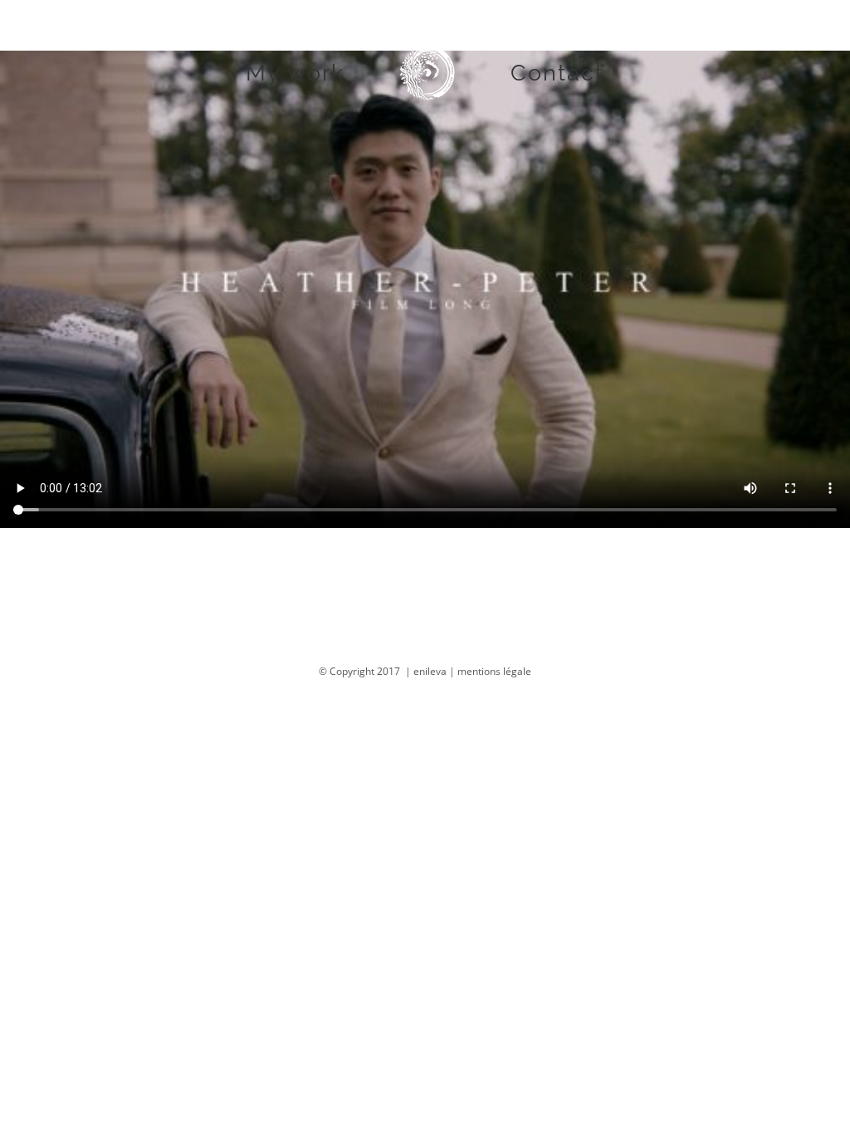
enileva (430, 671)
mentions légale (494, 671)
